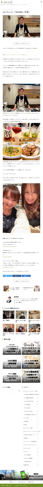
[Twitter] (16, 302)
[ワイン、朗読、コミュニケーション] (6, 1)
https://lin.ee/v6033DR (7, 256)
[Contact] (21, 302)
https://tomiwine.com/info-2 (8, 267)
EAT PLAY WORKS (25, 113)
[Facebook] (14, 302)
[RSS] (10, 485)
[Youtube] (19, 302)
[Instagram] (18, 302)
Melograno (13, 113)
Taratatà (4, 115)
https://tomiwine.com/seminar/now (9, 246)
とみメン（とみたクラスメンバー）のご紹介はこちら (17, 54)
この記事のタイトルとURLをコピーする (21, 43)
